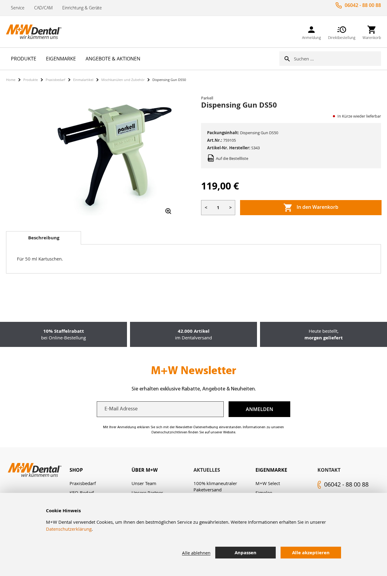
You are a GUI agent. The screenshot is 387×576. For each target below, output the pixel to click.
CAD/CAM (43, 8)
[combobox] (337, 58)
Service (17, 8)
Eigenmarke (271, 470)
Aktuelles (207, 470)
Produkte (30, 79)
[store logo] (36, 31)
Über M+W (145, 470)
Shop (76, 470)
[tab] (43, 237)
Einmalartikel (83, 79)
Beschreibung (43, 238)
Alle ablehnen (196, 553)
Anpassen (245, 552)
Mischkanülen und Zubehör (123, 79)
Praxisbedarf (55, 79)
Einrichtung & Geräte (82, 8)
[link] (311, 31)
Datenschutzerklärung (69, 529)
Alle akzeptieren (311, 552)
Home (10, 79)
